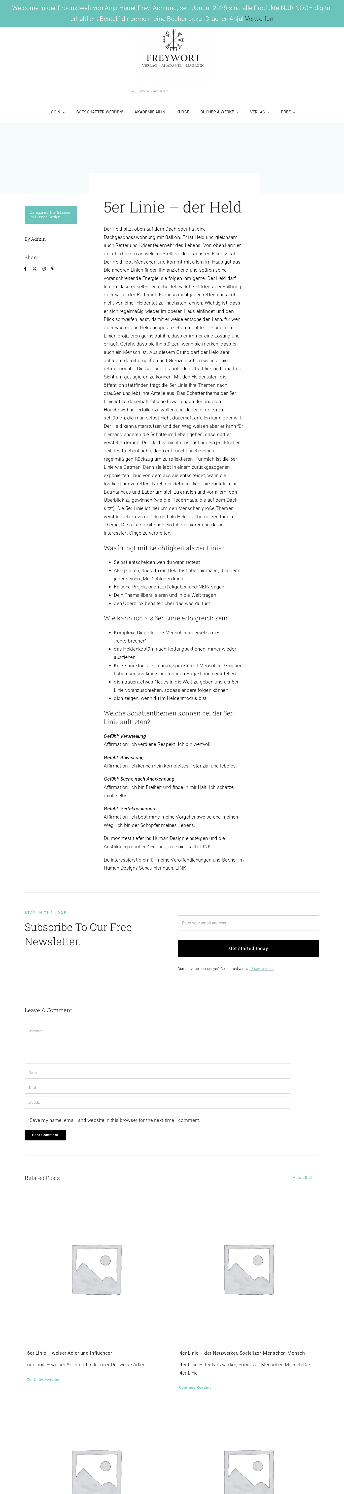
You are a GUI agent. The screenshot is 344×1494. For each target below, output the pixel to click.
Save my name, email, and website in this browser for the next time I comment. (115, 1120)
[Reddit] (43, 268)
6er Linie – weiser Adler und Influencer (69, 1353)
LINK (205, 846)
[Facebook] (25, 268)
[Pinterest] (52, 268)
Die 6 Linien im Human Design (50, 214)
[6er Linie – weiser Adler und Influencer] (96, 1268)
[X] (34, 268)
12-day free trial (261, 969)
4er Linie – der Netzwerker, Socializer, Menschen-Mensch (242, 1353)
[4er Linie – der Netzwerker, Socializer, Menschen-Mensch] (248, 1268)
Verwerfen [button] (259, 18)
